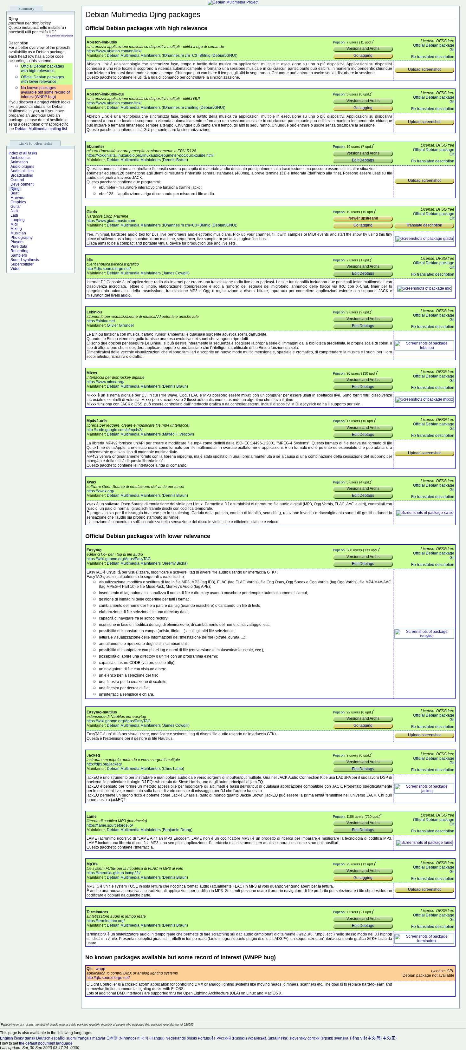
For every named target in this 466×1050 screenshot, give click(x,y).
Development (22, 184)
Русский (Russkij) (232, 1038)
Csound (17, 180)
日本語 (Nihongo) (121, 1038)
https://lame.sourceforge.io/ (110, 825)
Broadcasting (21, 175)
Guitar (15, 206)
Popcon (339, 42)
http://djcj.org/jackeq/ (104, 764)
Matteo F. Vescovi (178, 434)
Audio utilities (22, 171)
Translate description (424, 225)
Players (16, 242)
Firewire (17, 197)
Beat (14, 193)
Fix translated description (59, 35)
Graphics (18, 202)
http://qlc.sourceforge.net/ (108, 977)
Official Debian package (433, 45)
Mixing (16, 228)
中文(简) (375, 1038)
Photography (21, 237)
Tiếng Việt (358, 1038)
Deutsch (43, 1038)
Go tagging (362, 55)
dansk (30, 1038)
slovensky (298, 1038)
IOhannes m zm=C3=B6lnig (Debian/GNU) (199, 55)
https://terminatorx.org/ (106, 921)
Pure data (18, 246)
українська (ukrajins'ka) (268, 1038)
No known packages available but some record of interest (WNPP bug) (45, 92)
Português (207, 1038)
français (84, 1038)
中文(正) (390, 1038)
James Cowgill (175, 273)
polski (192, 1038)
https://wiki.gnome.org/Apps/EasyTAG (119, 559)
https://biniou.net (101, 321)
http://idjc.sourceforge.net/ (109, 268)
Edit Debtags (363, 160)
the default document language (46, 1043)
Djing (15, 189)
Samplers (18, 255)
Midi (14, 224)
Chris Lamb (173, 768)
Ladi (14, 215)
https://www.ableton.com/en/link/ (114, 51)
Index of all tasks (23, 153)
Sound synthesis (24, 260)
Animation (19, 162)
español (58, 1038)
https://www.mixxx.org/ (105, 382)
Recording (19, 251)
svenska (341, 1038)
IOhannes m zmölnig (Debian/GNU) (193, 107)
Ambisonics (20, 157)
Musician (18, 233)
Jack (14, 211)
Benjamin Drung (177, 830)
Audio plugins (22, 166)
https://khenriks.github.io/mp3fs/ (113, 873)
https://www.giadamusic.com (111, 221)
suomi (71, 1038)
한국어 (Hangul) (151, 1038)
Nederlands (175, 1038)
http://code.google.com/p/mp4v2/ (114, 430)
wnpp (100, 969)
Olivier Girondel (120, 325)
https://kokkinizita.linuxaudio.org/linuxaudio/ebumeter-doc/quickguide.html (150, 155)
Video (15, 268)
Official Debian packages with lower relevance (42, 79)
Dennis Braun (175, 160)
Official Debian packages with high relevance (42, 68)
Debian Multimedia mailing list (41, 129)
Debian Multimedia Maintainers (134, 55)
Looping (17, 220)
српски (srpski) (320, 1038)
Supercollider (22, 264)
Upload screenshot (424, 69)
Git (452, 50)
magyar (98, 1038)
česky (19, 1038)
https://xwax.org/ (100, 491)
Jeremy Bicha (174, 563)
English (6, 1038)
